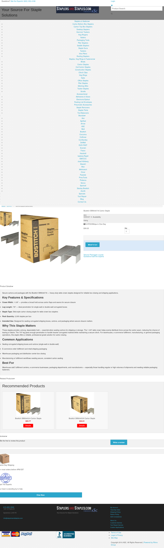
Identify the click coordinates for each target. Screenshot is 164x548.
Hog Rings (83, 75)
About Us (113, 520)
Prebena (83, 180)
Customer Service (116, 523)
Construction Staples (83, 69)
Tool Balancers (83, 113)
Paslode (83, 175)
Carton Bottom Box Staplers (83, 24)
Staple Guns (83, 48)
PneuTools (83, 177)
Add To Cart (93, 245)
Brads (83, 61)
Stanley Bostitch (83, 188)
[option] (50, 240)
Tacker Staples (83, 88)
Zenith (83, 191)
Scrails (83, 91)
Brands (81, 115)
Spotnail (83, 185)
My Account (114, 507)
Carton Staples (83, 64)
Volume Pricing (93, 254)
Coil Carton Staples (83, 67)
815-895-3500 (8, 507)
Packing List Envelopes (83, 102)
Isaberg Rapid (83, 156)
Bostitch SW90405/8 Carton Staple (82, 418)
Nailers (83, 37)
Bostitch (83, 131)
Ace (83, 118)
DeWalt (83, 142)
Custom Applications (117, 527)
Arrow (83, 123)
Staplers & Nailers (81, 21)
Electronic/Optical (83, 99)
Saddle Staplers (83, 45)
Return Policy (114, 514)
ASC (83, 126)
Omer (83, 172)
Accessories (81, 94)
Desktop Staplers (83, 29)
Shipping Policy (115, 512)
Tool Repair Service (116, 525)
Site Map (114, 538)
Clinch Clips (83, 72)
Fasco (83, 150)
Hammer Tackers (83, 32)
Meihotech (83, 169)
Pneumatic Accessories (83, 104)
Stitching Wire (83, 86)
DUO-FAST (83, 145)
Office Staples (83, 80)
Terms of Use (116, 532)
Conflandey (83, 140)
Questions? (94, 256)
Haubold (83, 153)
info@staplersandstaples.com (13, 518)
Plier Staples (83, 83)
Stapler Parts (83, 110)
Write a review (119, 442)
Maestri (83, 164)
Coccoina (83, 134)
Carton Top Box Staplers (83, 26)
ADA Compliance (116, 517)
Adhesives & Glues (83, 96)
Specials (82, 193)
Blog (82, 199)
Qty (126, 228)
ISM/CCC (83, 158)
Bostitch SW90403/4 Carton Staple (28, 418)
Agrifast (83, 121)
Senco (83, 183)
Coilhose (83, 137)
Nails (83, 78)
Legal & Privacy (117, 535)
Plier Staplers (83, 43)
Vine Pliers (83, 53)
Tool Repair (82, 196)
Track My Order (115, 510)
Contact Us (82, 202)
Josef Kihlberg (83, 161)
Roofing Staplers (83, 56)
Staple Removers (83, 107)
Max (83, 166)
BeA (83, 129)
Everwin (83, 148)
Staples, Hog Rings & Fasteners (81, 59)
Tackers (83, 51)
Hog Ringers (83, 34)
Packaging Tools (83, 40)
